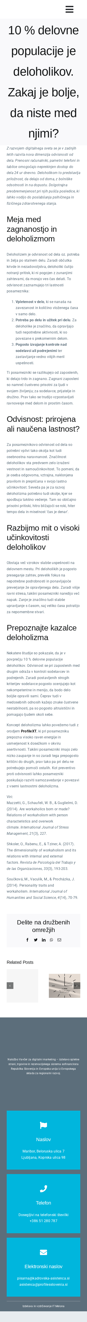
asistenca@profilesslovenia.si (43, 1284)
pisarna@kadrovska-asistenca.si (43, 1278)
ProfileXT (29, 731)
